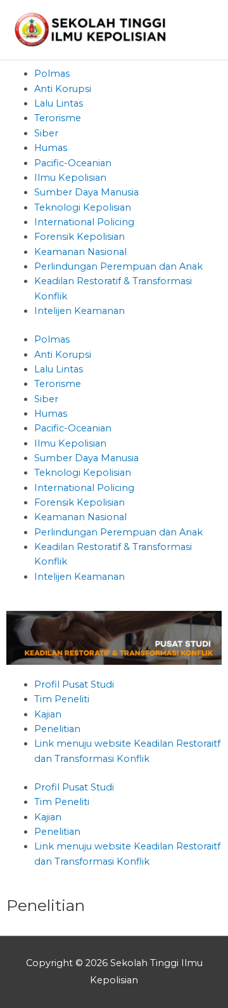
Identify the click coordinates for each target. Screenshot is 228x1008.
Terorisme (57, 118)
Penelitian (57, 729)
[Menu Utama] (201, 29)
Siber (46, 133)
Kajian (47, 714)
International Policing (84, 222)
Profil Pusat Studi (74, 684)
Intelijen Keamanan (79, 311)
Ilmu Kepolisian (70, 177)
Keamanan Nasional (80, 252)
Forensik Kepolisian (79, 236)
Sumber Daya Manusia (86, 192)
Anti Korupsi (62, 89)
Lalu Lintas (58, 103)
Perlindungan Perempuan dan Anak (118, 266)
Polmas (52, 73)
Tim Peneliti (61, 699)
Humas (50, 148)
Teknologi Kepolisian (82, 207)
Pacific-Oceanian (72, 163)
